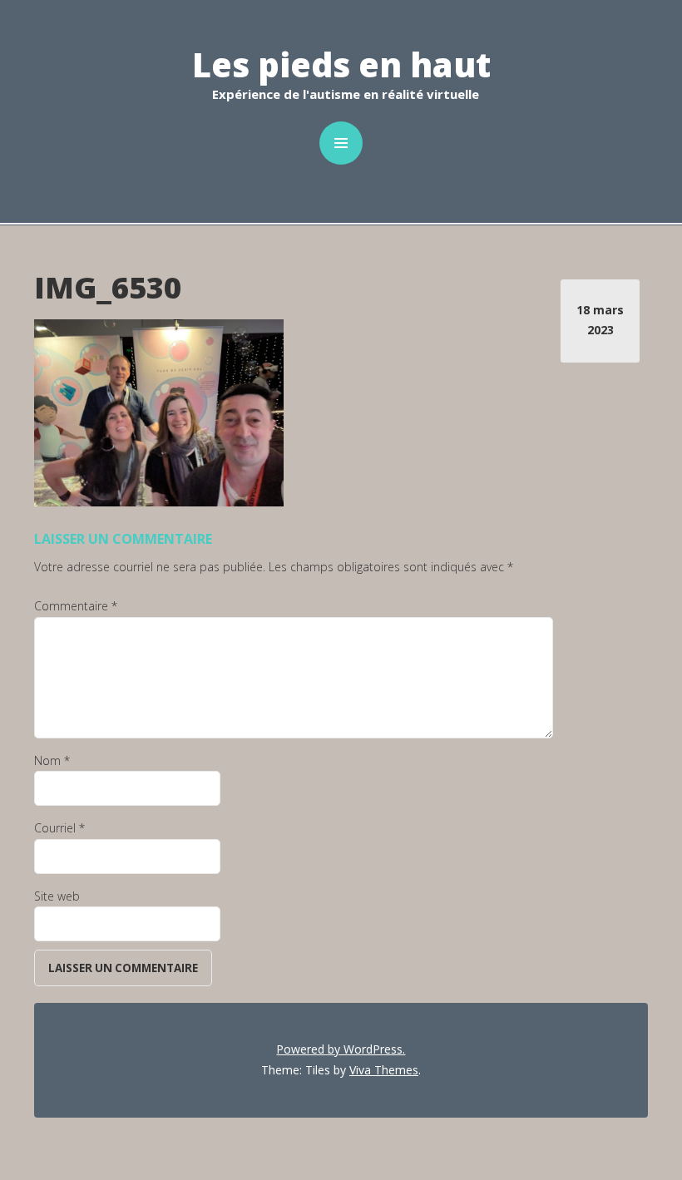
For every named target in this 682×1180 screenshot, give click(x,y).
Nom (52, 760)
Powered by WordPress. (340, 1049)
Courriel (59, 828)
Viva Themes (383, 1070)
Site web (57, 896)
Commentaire (75, 606)
